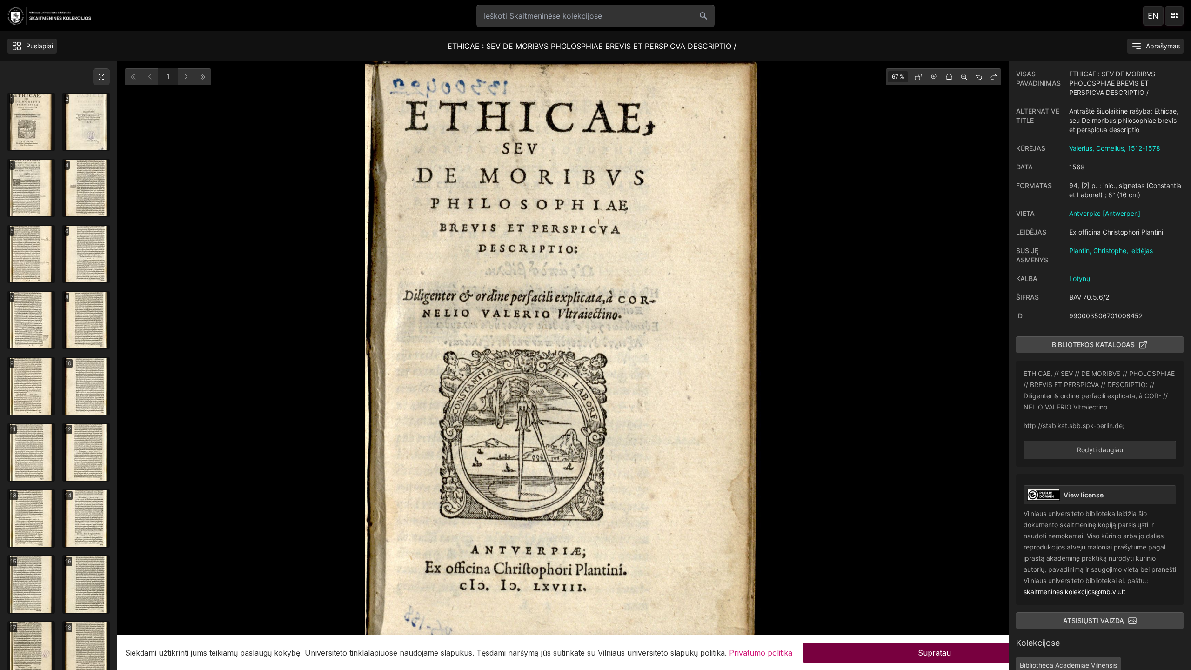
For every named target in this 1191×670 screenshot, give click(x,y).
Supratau (934, 652)
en (1153, 15)
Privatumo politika (760, 652)
